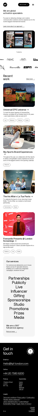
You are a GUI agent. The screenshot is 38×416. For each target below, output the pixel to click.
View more (29, 79)
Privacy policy (21, 397)
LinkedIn (32, 407)
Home (21, 382)
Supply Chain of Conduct (23, 404)
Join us (21, 389)
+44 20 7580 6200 (13, 373)
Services (21, 387)
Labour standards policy (10, 402)
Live (5, 120)
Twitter (33, 409)
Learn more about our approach (12, 26)
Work (20, 386)
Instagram (32, 411)
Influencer (12, 120)
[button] (33, 4)
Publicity (20, 120)
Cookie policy (31, 397)
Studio (27, 120)
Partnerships (7, 207)
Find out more (10, 331)
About (21, 384)
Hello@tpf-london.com (15, 363)
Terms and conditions (9, 397)
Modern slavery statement (11, 399)
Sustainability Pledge (9, 404)
